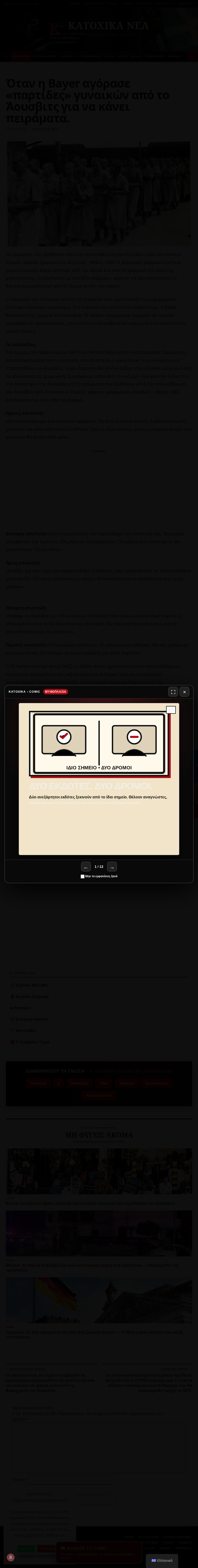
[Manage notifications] (10, 1557)
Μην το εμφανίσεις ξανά (101, 876)
